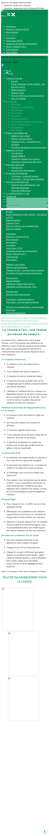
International (12, 49)
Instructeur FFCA (14, 40)
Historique (11, 26)
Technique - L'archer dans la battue (27, 179)
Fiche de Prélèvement (21, 190)
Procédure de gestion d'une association (29, 147)
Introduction (17, 153)
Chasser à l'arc (17, 92)
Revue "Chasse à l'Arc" (16, 46)
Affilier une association (21, 138)
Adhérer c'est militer (20, 135)
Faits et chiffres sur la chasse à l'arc (27, 95)
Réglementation (18, 89)
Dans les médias (18, 98)
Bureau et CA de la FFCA (17, 29)
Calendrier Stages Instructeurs (25, 158)
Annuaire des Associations (23, 170)
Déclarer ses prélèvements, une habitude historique (25, 186)
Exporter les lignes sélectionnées (16, 2)
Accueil (14, 81)
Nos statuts (11, 52)
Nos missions (12, 32)
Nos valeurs (11, 35)
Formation (11, 37)
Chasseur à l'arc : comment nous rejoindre (25, 270)
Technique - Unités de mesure (25, 176)
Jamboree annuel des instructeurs (21, 43)
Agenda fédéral (18, 156)
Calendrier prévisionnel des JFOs (26, 161)
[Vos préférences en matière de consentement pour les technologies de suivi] (44, 831)
